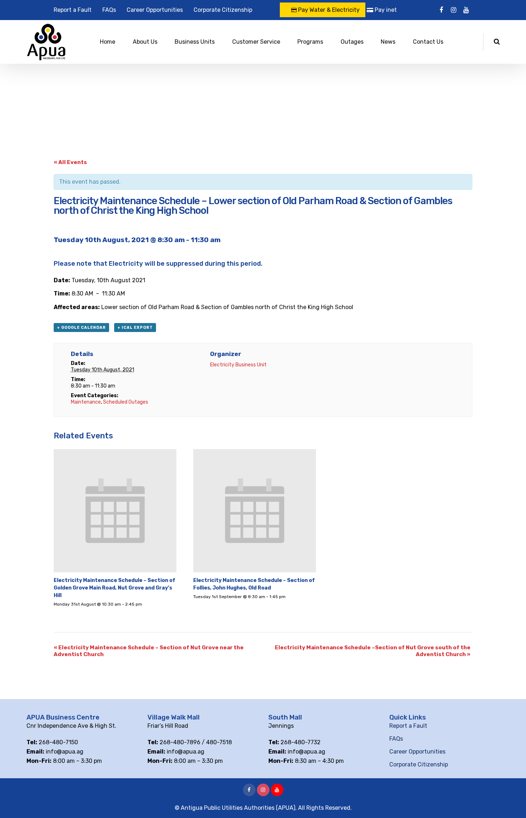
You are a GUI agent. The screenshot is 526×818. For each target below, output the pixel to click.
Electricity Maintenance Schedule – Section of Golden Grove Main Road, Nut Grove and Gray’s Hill (114, 587)
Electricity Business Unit (238, 365)
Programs (310, 41)
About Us (145, 41)
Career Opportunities (155, 9)
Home (107, 41)
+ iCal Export (135, 327)
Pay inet (385, 9)
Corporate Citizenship (223, 9)
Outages (352, 41)
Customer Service (256, 41)
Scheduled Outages (125, 402)
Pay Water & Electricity (328, 9)
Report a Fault (73, 9)
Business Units (195, 41)
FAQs (109, 9)
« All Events (70, 162)
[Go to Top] (512, 802)
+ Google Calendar (81, 327)
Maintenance (86, 402)
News (388, 41)
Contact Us (428, 41)
